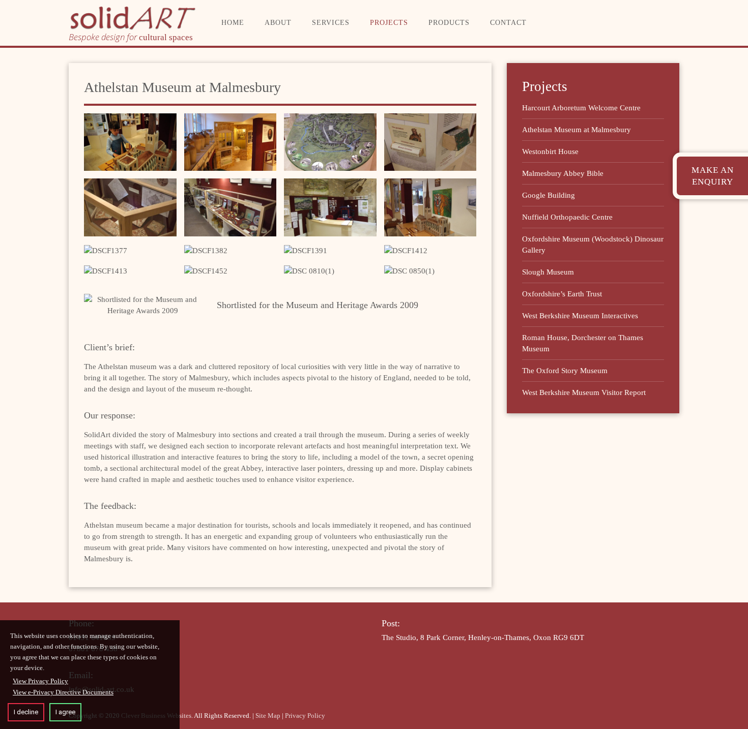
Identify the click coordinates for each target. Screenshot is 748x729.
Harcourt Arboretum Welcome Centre (581, 108)
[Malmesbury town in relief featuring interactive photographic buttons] (330, 142)
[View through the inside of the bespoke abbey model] (205, 251)
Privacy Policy (305, 715)
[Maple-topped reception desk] (330, 207)
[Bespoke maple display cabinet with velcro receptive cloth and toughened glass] (130, 207)
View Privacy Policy (40, 681)
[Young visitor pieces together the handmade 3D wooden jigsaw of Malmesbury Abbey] (130, 142)
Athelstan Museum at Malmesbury (576, 130)
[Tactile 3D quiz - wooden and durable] (430, 142)
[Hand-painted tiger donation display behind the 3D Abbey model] (430, 207)
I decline (26, 712)
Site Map (267, 715)
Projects (389, 22)
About (278, 22)
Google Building (548, 195)
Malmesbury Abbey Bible (562, 173)
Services (331, 22)
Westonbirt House (550, 151)
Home (232, 22)
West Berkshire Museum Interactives (580, 316)
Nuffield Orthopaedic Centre (567, 217)
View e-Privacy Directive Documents (63, 692)
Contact (508, 22)
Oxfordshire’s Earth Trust (562, 294)
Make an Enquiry (713, 176)
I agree (65, 712)
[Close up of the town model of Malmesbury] (305, 251)
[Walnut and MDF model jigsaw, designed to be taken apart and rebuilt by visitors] (105, 251)
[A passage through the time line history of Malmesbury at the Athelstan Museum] (230, 142)
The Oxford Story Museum (565, 371)
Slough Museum (548, 272)
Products (449, 22)
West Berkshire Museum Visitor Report (584, 392)
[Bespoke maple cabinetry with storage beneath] (230, 207)
